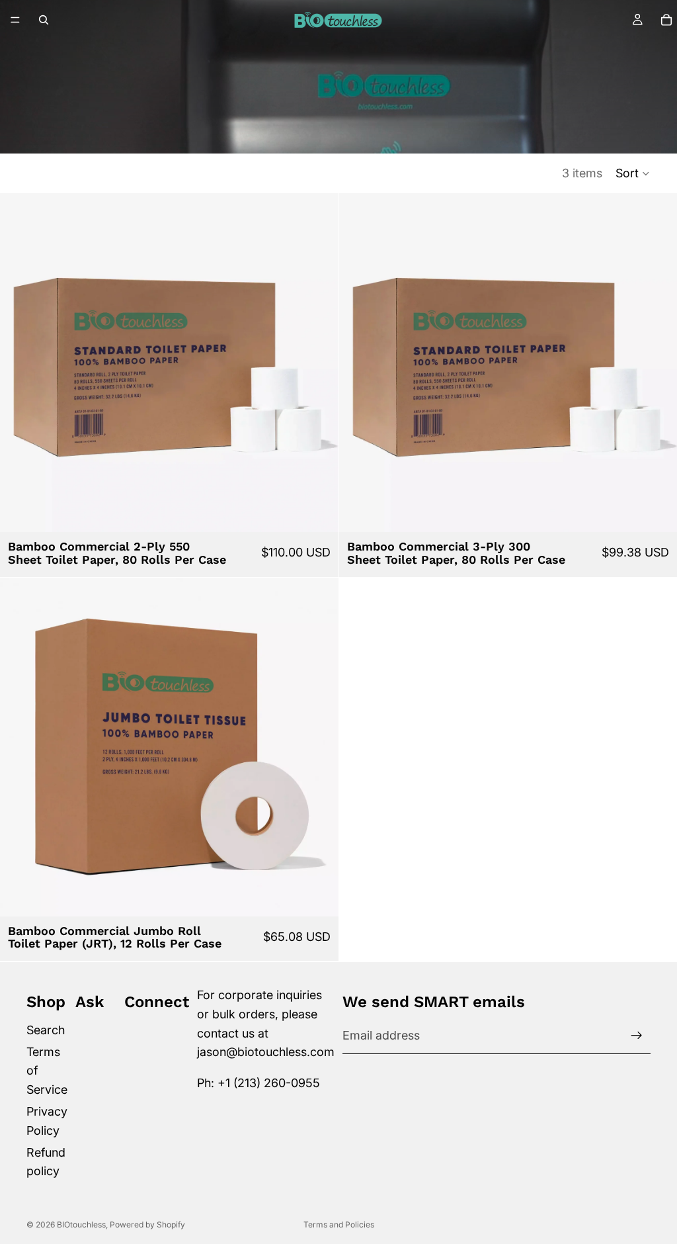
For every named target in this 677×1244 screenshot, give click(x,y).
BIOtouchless (81, 1224)
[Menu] (15, 20)
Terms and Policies (338, 1224)
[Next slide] (318, 362)
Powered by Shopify (147, 1224)
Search (45, 1029)
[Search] (43, 19)
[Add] (318, 511)
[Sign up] (637, 1035)
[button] (633, 173)
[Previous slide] (20, 362)
